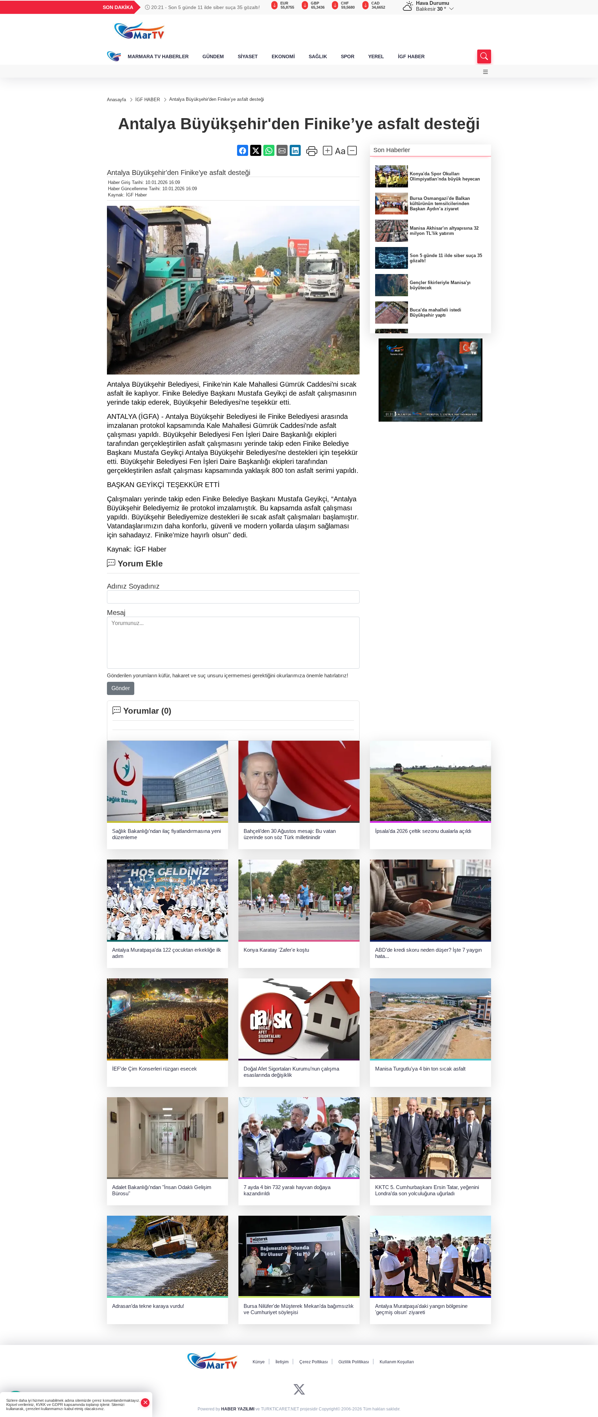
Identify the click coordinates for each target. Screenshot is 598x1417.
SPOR (347, 56)
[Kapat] (145, 1402)
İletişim (282, 1361)
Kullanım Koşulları (397, 1361)
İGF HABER (411, 56)
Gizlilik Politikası (353, 1361)
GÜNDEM (213, 56)
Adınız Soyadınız (133, 586)
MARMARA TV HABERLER (158, 56)
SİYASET (248, 56)
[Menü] (485, 72)
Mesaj (116, 612)
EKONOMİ (283, 56)
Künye (259, 1361)
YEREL (376, 56)
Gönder (120, 688)
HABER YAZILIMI (237, 1409)
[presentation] (257, 7)
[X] (299, 1389)
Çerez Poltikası (313, 1361)
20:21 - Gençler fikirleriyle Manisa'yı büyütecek (201, 7)
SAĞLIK (318, 56)
